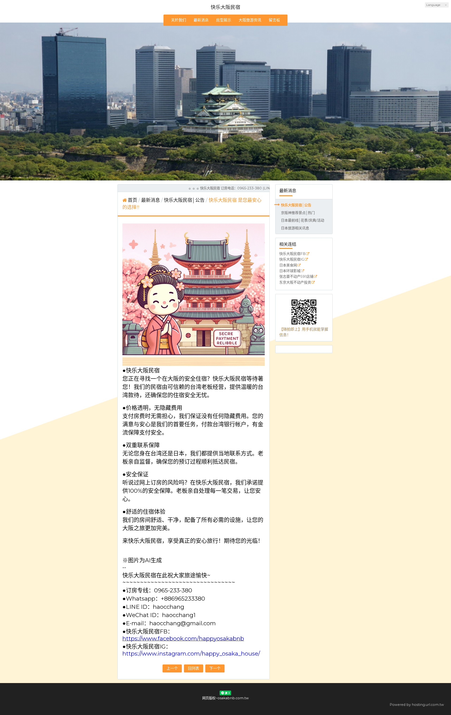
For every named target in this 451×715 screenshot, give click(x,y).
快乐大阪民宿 (225, 7)
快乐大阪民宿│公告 (296, 205)
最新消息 (151, 200)
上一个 (172, 668)
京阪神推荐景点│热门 (298, 213)
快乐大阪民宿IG (291, 260)
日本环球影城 (289, 271)
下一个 (215, 668)
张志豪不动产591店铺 (296, 277)
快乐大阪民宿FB (292, 254)
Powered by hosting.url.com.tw (417, 705)
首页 (132, 200)
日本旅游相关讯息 (295, 228)
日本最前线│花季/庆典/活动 (302, 220)
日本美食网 (288, 265)
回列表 (193, 668)
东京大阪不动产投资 (295, 283)
